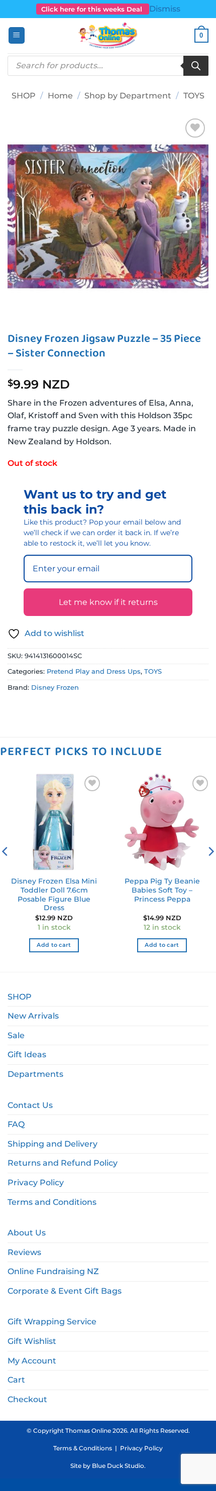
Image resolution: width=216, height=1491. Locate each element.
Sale (16, 1035)
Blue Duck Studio (118, 1465)
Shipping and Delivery (52, 1144)
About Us (27, 1232)
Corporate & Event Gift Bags (65, 1291)
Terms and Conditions (52, 1202)
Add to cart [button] (54, 944)
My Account (32, 1360)
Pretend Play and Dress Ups (94, 671)
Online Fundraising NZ (53, 1271)
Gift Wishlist (32, 1341)
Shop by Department (127, 95)
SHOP (24, 95)
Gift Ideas (27, 1054)
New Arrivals (33, 1016)
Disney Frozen (55, 687)
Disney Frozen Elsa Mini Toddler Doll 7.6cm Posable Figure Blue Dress (54, 894)
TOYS (193, 95)
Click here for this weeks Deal (92, 9)
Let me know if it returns (108, 602)
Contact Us (30, 1105)
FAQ (16, 1124)
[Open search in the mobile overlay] (108, 66)
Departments (35, 1074)
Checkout (27, 1399)
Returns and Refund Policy (63, 1163)
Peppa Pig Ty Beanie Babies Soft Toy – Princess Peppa (162, 890)
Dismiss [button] (164, 9)
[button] (17, 35)
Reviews (24, 1252)
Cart (16, 1380)
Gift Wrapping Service (52, 1321)
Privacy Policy (36, 1182)
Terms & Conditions (82, 1448)
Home (60, 95)
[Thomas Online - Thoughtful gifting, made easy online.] (108, 36)
